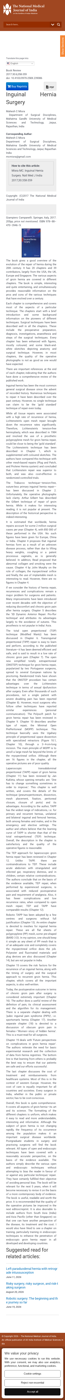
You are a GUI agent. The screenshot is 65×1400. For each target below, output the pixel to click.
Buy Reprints (19, 86)
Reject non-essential (32, 1382)
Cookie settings (32, 1373)
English (14, 63)
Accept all (32, 1391)
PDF (51, 87)
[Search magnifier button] (59, 25)
